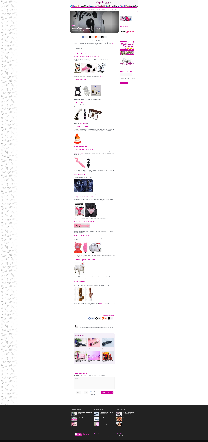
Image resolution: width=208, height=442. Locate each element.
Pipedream (101, 76)
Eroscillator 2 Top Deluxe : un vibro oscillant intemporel (80, 361)
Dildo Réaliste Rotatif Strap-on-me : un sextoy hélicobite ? (80, 348)
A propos (114, 9)
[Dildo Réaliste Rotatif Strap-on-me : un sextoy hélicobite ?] (80, 342)
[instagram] (120, 436)
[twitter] (123, 436)
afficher (83, 48)
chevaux (112, 43)
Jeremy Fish (101, 303)
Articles (98, 9)
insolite (107, 315)
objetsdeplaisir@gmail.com (107, 435)
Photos (109, 9)
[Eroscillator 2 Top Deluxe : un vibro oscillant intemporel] (80, 355)
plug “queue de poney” (79, 153)
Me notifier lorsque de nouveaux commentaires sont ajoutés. (95, 393)
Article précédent (80, 367)
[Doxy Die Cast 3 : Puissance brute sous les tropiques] (94, 342)
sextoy (110, 315)
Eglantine (75, 30)
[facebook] (117, 436)
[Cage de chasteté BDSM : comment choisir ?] (94, 355)
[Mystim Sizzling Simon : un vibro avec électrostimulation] (108, 342)
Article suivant (109, 367)
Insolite (73, 25)
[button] (119, 9)
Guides (103, 9)
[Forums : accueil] (127, 61)
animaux (104, 315)
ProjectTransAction (83, 123)
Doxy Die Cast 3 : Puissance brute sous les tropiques (93, 348)
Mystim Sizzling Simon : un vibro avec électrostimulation (108, 348)
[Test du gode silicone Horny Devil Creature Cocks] (108, 355)
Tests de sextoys (90, 9)
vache (113, 315)
